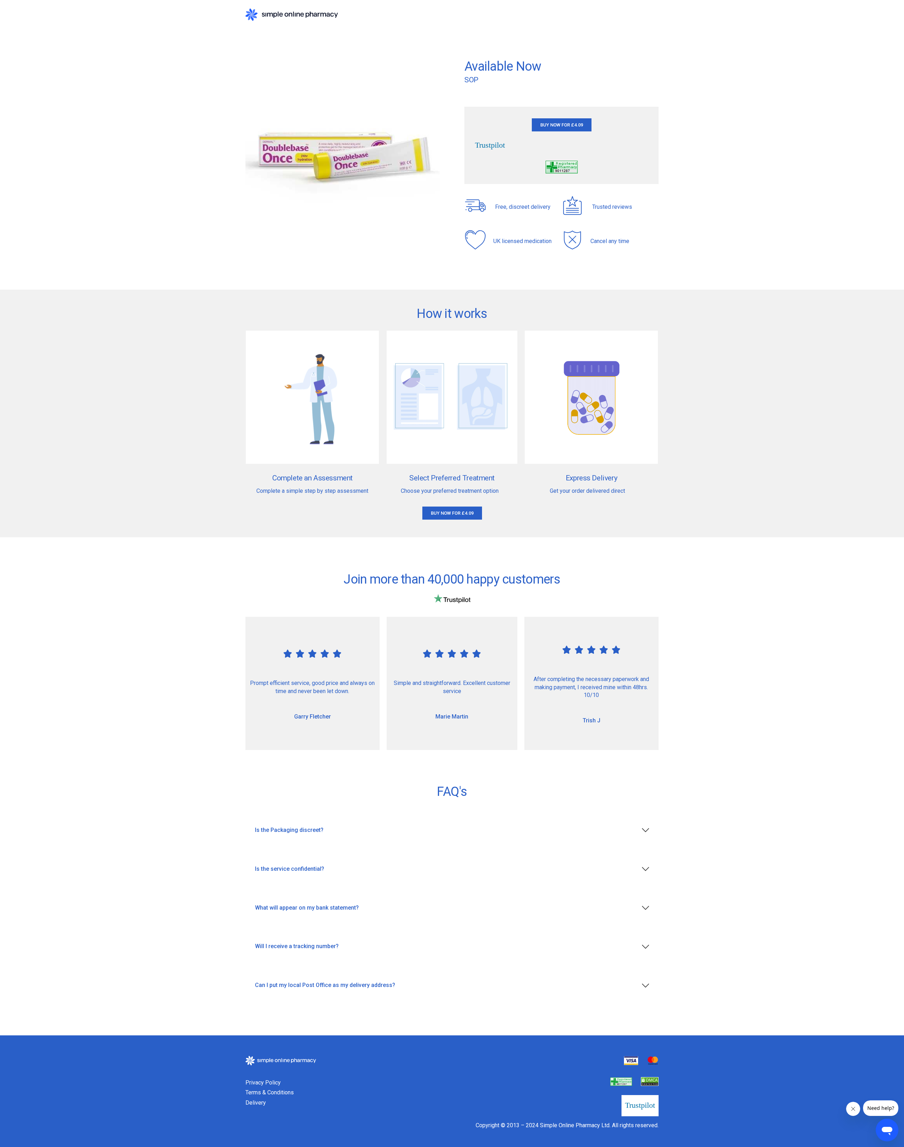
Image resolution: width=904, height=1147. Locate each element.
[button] (561, 124)
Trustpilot (490, 145)
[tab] (452, 830)
